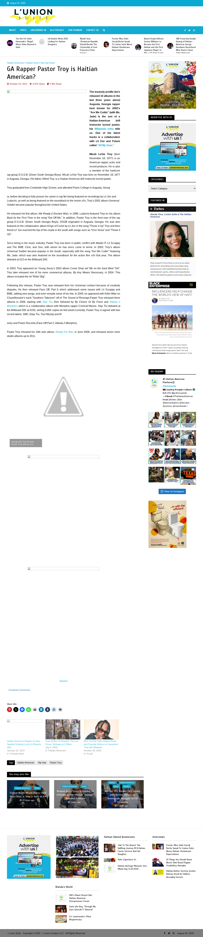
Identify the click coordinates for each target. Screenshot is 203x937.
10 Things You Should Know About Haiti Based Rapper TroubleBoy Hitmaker (179, 862)
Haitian (112, 783)
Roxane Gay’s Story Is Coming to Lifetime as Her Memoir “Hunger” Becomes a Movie (75, 795)
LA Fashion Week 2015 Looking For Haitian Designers (58, 41)
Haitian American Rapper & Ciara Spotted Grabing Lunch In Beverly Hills (24, 744)
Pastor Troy (56, 762)
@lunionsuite (169, 386)
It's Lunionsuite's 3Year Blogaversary (80, 918)
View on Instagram (174, 491)
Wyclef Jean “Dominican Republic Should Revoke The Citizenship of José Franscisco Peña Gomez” (89, 45)
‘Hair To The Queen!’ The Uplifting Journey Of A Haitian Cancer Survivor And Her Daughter (131, 850)
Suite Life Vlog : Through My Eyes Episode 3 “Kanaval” (82, 908)
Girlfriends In (38, 30)
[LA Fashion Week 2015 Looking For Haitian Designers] (42, 42)
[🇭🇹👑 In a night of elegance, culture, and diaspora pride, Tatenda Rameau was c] (172, 474)
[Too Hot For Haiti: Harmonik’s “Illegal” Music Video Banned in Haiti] (10, 43)
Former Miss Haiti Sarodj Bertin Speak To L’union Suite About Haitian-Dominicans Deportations (122, 44)
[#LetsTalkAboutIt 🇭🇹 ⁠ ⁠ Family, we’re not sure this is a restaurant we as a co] (188, 476)
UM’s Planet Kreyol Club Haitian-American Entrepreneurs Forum (80, 898)
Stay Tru (47, 302)
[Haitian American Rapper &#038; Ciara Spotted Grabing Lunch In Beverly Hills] (24, 729)
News (37, 788)
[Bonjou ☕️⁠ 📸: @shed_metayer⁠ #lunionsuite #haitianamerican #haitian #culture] (156, 474)
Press (23, 30)
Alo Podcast (57, 30)
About (12, 30)
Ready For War (64, 332)
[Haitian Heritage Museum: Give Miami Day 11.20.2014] (109, 868)
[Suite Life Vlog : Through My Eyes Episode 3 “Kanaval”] (61, 908)
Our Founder (75, 30)
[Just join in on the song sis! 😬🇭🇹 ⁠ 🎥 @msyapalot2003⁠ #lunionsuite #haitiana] (188, 438)
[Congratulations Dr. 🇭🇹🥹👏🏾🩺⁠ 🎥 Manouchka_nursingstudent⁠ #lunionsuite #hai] (172, 438)
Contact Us (92, 30)
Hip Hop (42, 762)
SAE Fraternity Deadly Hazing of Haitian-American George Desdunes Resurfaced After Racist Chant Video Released (186, 45)
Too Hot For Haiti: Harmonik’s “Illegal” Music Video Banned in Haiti (26, 43)
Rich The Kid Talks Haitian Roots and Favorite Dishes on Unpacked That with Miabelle (101, 744)
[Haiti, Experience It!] (109, 860)
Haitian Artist (32, 63)
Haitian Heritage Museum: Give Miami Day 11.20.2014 (132, 867)
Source (63, 681)
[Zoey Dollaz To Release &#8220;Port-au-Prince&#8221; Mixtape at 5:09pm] (63, 729)
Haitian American (15, 63)
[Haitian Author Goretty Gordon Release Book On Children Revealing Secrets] (158, 872)
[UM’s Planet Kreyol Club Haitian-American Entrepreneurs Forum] (61, 897)
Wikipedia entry (104, 128)
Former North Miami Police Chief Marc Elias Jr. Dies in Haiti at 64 (28, 794)
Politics (126, 786)
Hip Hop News (48, 63)
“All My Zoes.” (105, 145)
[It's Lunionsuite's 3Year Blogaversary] (61, 918)
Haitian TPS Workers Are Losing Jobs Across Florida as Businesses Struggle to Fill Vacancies (122, 797)
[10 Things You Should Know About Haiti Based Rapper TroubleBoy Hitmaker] (158, 862)
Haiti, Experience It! (127, 859)
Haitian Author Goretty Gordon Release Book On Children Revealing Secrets (181, 874)
